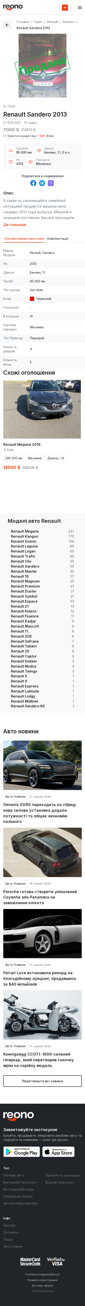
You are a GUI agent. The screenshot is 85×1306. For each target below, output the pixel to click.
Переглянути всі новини (42, 1081)
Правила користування (42, 1280)
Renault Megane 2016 (22, 444)
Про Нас (9, 1225)
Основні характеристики (24, 238)
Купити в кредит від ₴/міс (31, 136)
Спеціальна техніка (17, 1196)
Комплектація (57, 238)
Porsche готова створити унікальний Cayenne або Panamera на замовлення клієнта (40, 897)
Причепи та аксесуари (63, 1175)
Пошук (8, 1239)
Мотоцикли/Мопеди (18, 1189)
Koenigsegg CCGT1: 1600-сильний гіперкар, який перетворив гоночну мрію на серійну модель (38, 1060)
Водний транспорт (60, 1182)
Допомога (11, 1232)
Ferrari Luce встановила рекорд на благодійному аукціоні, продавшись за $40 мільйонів (39, 978)
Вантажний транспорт (20, 1182)
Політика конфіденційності (42, 1274)
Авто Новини (15, 796)
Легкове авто (13, 1175)
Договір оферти (42, 1285)
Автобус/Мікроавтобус (21, 1203)
